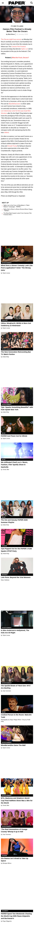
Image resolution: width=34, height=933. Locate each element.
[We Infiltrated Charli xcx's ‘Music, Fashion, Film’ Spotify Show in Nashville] (17, 450)
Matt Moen (11, 34)
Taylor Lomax (6, 273)
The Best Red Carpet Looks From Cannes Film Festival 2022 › (17, 213)
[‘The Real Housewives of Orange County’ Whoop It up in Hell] (17, 817)
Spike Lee (24, 49)
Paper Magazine (7, 921)
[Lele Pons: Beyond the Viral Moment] (17, 566)
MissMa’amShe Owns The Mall (13, 745)
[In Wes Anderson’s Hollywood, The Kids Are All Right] (17, 619)
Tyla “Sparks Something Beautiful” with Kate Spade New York (17, 408)
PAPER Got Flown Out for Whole (14, 436)
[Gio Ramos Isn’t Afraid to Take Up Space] (17, 846)
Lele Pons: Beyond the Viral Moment (15, 577)
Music (4, 433)
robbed (6, 132)
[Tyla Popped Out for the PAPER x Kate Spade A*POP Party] (17, 537)
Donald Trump (12, 146)
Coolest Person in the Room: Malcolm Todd (16, 716)
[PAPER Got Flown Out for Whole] (17, 424)
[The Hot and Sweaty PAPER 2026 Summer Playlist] (17, 508)
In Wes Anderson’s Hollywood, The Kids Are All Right (15, 631)
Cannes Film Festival (18, 46)
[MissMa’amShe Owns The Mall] (17, 733)
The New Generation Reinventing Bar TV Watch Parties (16, 353)
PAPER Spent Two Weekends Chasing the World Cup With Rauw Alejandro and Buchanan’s (16, 916)
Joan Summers (7, 691)
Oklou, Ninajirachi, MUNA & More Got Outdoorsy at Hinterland (16, 324)
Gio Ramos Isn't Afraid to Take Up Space (14, 859)
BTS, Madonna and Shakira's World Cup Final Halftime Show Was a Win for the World (16, 800)
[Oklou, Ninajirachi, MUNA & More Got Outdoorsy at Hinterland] (17, 311)
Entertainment (7, 262)
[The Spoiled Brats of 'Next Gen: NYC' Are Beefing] (17, 674)
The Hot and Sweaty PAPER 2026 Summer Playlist (14, 521)
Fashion (4, 546)
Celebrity (5, 911)
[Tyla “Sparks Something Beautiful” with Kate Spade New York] (17, 395)
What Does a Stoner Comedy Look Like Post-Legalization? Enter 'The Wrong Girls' (17, 268)
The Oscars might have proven (11, 39)
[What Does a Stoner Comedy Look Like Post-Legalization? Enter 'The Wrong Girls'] (17, 254)
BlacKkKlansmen (14, 104)
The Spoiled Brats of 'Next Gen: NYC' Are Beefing (16, 687)
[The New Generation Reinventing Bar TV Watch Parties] (17, 340)
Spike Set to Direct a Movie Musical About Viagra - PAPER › (18, 209)
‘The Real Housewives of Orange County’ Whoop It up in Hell (14, 830)
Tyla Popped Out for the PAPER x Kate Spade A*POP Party (16, 550)
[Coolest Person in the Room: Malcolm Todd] (17, 703)
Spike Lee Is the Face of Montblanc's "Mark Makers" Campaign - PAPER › (16, 205)
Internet (5, 574)
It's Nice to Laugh (17, 26)
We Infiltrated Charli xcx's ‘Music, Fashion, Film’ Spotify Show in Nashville (14, 464)
